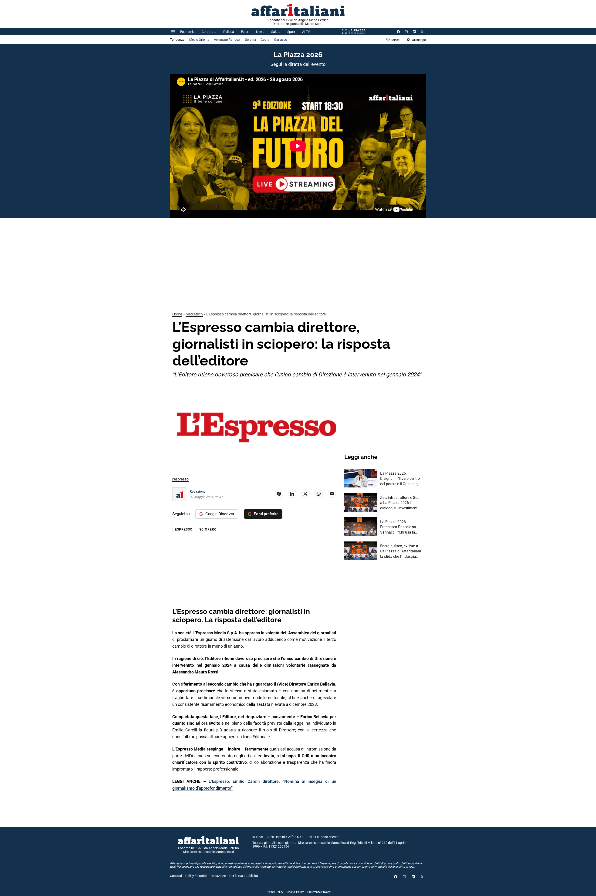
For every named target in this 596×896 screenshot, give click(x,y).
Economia (187, 32)
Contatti (176, 876)
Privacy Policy (274, 892)
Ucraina (250, 39)
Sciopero (208, 529)
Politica (228, 32)
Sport (291, 32)
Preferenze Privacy (319, 892)
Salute (275, 32)
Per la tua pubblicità (243, 876)
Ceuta (265, 39)
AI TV (306, 32)
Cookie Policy (295, 892)
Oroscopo (419, 40)
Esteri (245, 32)
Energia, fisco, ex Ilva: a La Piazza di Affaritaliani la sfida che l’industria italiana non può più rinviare (400, 551)
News (260, 32)
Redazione (198, 491)
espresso (184, 529)
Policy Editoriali (196, 876)
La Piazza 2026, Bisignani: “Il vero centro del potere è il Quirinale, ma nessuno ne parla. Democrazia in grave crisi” (400, 479)
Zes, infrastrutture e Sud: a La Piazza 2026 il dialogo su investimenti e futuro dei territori (400, 503)
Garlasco (280, 39)
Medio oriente (199, 39)
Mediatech (194, 314)
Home (177, 314)
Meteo (395, 40)
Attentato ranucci (227, 39)
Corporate (209, 32)
